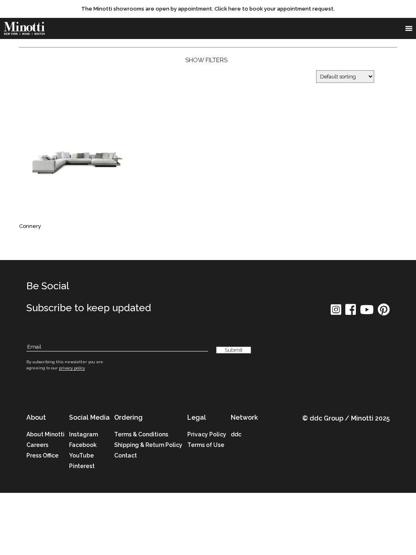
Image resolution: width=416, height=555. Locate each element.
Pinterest (82, 466)
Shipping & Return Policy (148, 445)
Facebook (83, 445)
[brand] (24, 28)
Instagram (83, 434)
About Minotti (45, 434)
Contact (125, 455)
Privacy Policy (206, 434)
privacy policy (72, 368)
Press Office (42, 455)
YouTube (81, 455)
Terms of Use (205, 445)
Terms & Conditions (141, 434)
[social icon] (336, 312)
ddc (236, 434)
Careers (37, 445)
